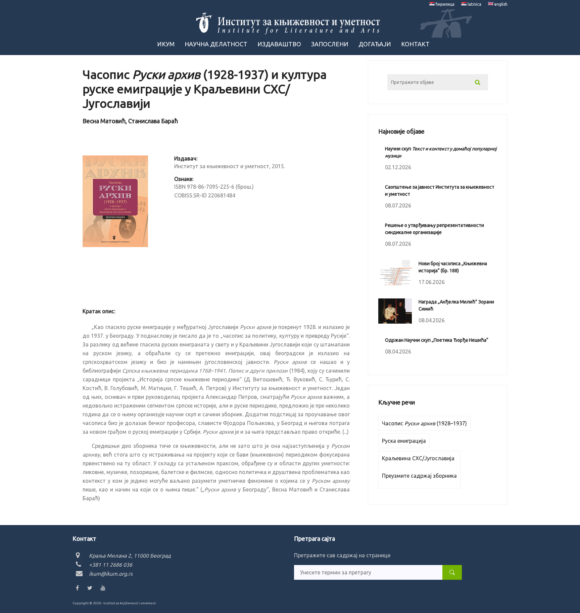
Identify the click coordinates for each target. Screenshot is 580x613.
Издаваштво (279, 44)
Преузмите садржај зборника (419, 476)
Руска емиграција (404, 441)
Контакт (415, 44)
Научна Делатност (216, 44)
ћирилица (444, 4)
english (500, 4)
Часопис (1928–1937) (424, 423)
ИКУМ (166, 44)
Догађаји (374, 44)
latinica (474, 4)
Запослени (329, 44)
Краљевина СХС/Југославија (418, 458)
